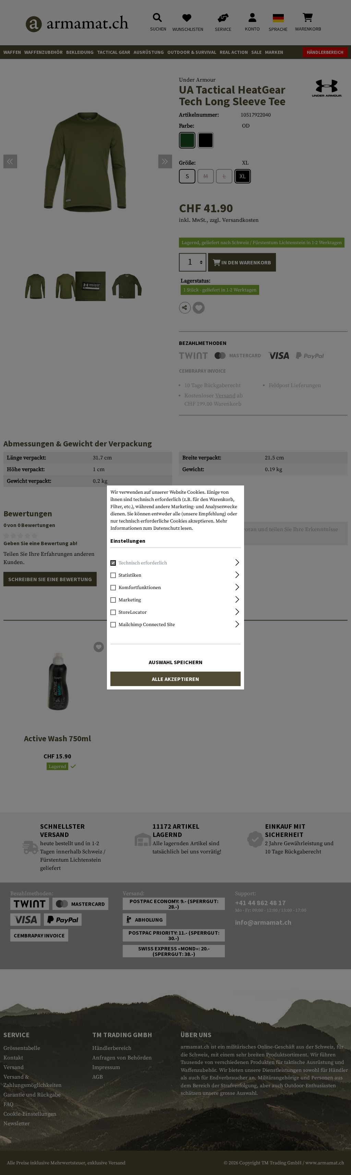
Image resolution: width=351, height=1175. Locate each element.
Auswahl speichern (176, 662)
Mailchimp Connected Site (147, 625)
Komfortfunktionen (140, 588)
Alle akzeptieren (175, 678)
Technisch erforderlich (143, 563)
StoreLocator (133, 612)
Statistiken (130, 575)
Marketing (130, 600)
